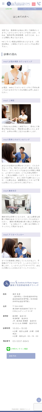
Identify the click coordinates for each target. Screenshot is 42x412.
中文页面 (34, 4)
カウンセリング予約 (29, 9)
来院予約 (12, 356)
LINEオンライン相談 (19, 349)
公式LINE (9, 9)
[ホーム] (18, 4)
